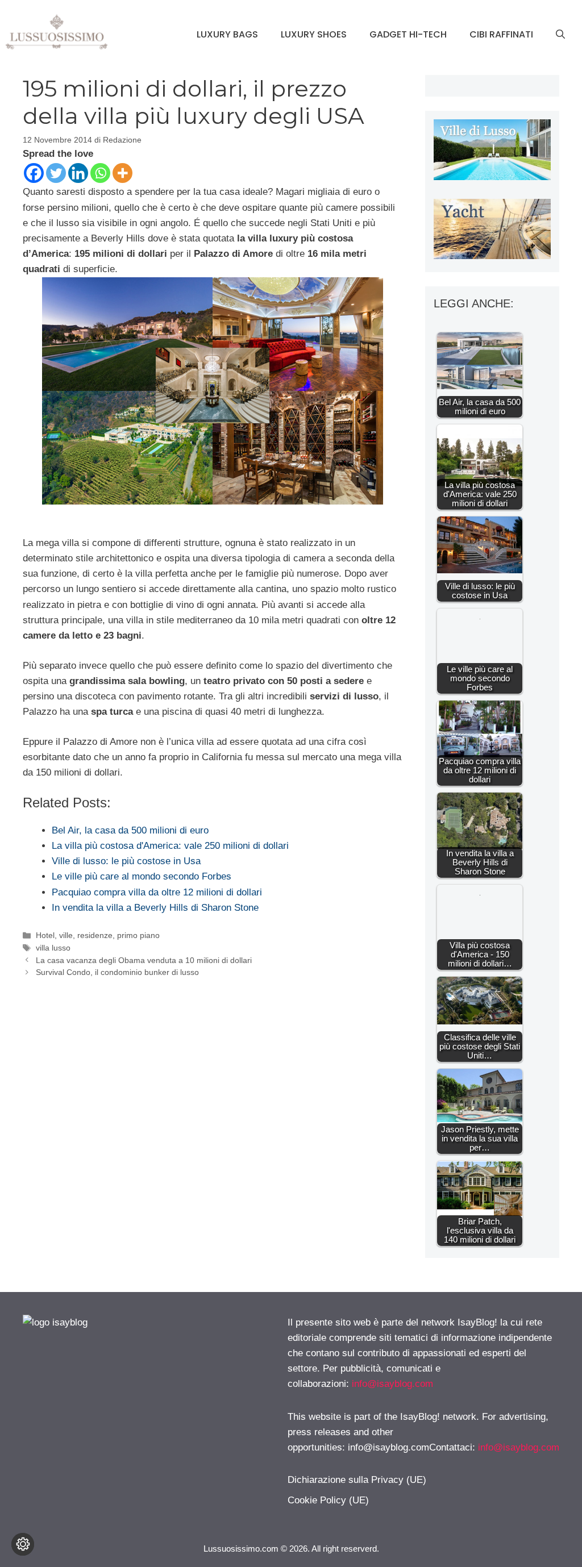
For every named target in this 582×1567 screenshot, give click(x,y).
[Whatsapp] (100, 173)
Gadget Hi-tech (408, 34)
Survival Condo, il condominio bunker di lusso (117, 972)
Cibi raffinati (501, 34)
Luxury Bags (227, 34)
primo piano (138, 935)
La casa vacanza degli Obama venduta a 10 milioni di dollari (144, 960)
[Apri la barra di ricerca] (560, 34)
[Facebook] (34, 173)
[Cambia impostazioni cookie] (22, 1544)
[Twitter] (56, 173)
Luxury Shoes (314, 34)
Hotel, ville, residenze (74, 935)
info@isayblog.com (392, 1383)
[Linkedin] (78, 173)
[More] (122, 173)
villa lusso (53, 947)
